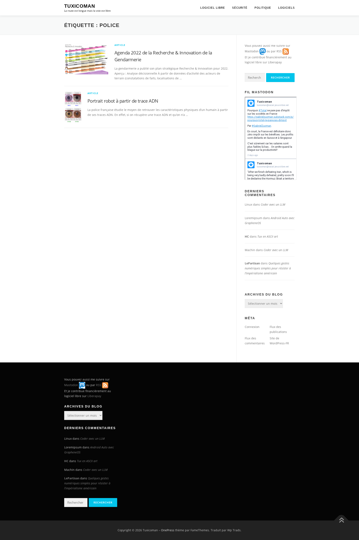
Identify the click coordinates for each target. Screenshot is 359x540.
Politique (262, 7)
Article (119, 45)
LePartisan (252, 263)
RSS (279, 51)
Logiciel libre (212, 7)
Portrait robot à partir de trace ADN (122, 101)
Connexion (252, 327)
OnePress (167, 530)
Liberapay (275, 62)
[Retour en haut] (341, 520)
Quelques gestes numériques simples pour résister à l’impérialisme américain (268, 268)
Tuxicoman (79, 6)
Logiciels (286, 7)
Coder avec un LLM (273, 204)
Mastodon (252, 51)
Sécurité (239, 7)
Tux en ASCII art (267, 236)
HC (247, 236)
